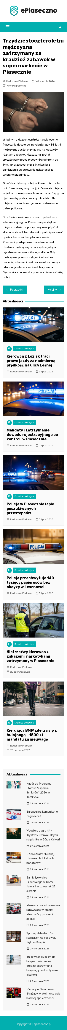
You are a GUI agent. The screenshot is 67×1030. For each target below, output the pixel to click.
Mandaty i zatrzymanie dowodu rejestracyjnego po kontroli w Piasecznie (32, 434)
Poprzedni (16, 289)
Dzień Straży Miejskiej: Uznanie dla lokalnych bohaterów (40, 858)
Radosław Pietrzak (17, 81)
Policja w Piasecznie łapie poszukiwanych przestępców (30, 508)
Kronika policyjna (16, 85)
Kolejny (52, 289)
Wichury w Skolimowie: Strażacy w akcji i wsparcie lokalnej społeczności (43, 993)
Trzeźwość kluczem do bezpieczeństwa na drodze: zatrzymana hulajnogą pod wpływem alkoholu (42, 965)
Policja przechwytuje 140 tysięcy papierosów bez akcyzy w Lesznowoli (30, 582)
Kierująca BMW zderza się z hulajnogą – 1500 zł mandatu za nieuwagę (32, 734)
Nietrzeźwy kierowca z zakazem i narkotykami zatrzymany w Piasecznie (30, 656)
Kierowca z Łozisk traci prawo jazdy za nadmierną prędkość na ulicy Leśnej (31, 360)
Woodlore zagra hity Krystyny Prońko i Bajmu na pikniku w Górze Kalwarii (43, 835)
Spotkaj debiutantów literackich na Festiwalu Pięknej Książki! (41, 938)
